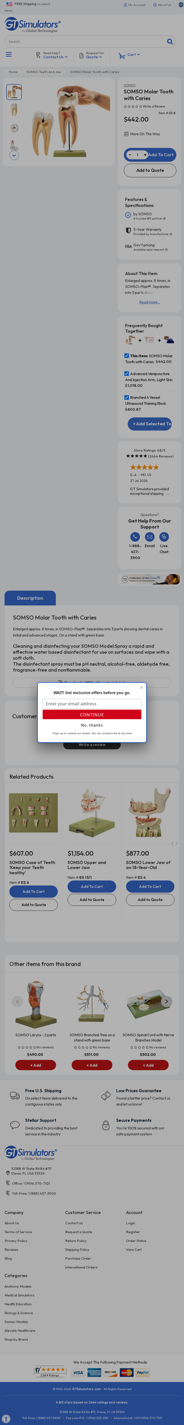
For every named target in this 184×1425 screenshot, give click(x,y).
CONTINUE (92, 715)
